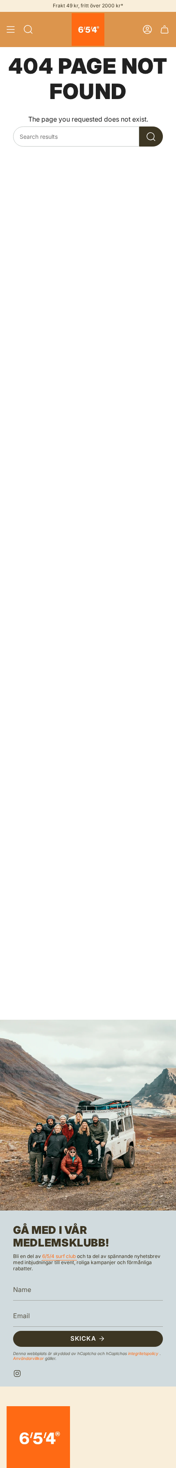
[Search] (151, 136)
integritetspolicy (144, 1353)
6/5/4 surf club (59, 1256)
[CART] (164, 29)
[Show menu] (10, 29)
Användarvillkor (29, 1358)
